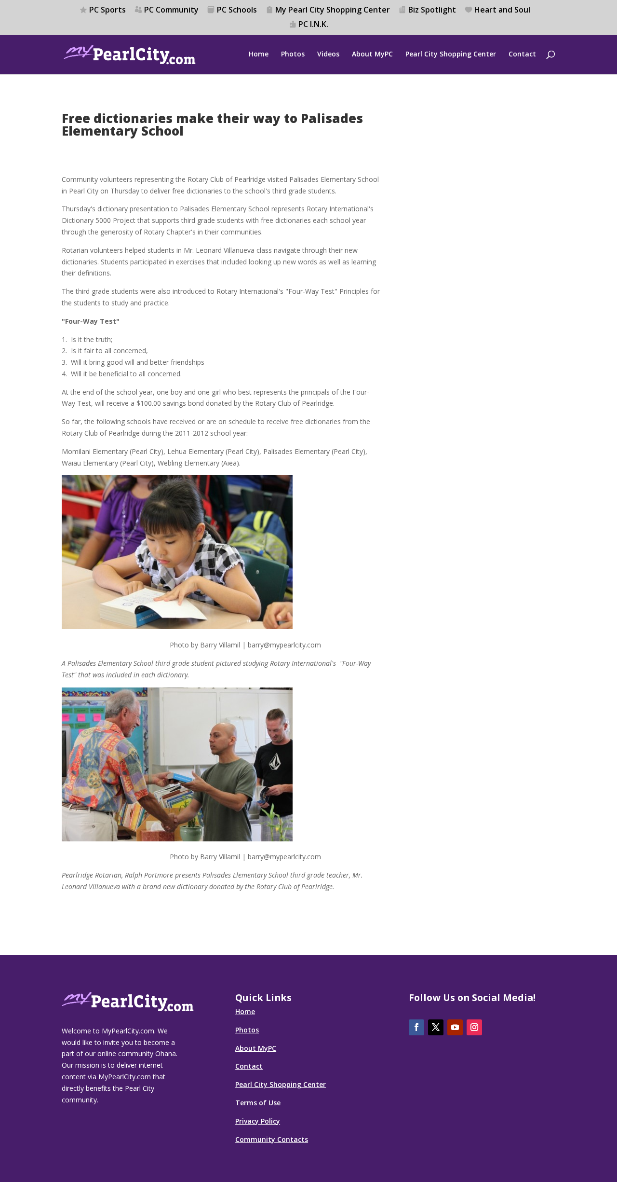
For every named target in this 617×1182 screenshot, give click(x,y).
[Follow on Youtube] (455, 1027)
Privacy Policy (257, 1121)
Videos (328, 54)
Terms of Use (258, 1102)
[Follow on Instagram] (474, 1027)
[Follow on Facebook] (416, 1027)
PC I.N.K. (313, 24)
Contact (522, 54)
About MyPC (372, 54)
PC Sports (107, 10)
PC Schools (237, 10)
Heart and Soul (502, 10)
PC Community (171, 10)
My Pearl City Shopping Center (332, 10)
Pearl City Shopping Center (450, 54)
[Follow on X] (435, 1027)
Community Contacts (271, 1139)
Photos (293, 54)
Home (258, 54)
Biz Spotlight (432, 10)
